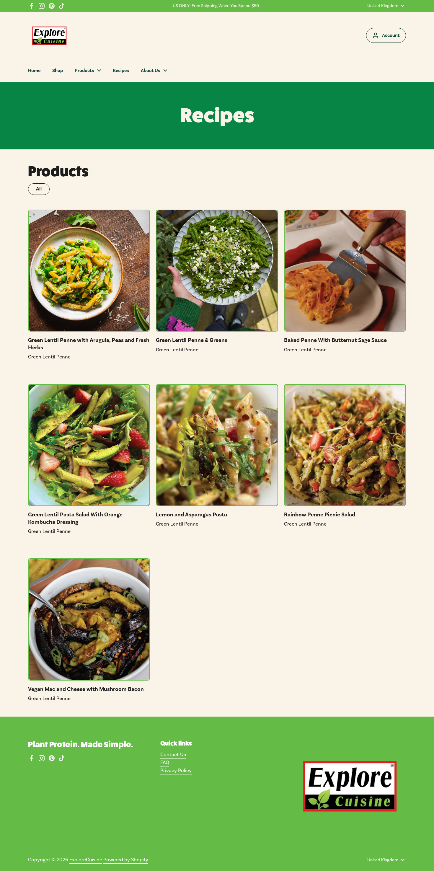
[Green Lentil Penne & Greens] (217, 271)
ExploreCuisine (85, 860)
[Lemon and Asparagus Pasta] (217, 445)
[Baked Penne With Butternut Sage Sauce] (345, 271)
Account (391, 35)
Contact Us (173, 754)
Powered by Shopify (125, 860)
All (39, 189)
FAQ (164, 762)
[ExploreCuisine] (49, 35)
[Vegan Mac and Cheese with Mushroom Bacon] (89, 619)
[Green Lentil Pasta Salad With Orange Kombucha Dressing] (89, 445)
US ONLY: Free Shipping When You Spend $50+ (217, 6)
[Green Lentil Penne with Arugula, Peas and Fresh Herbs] (89, 271)
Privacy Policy (176, 770)
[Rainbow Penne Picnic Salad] (345, 445)
